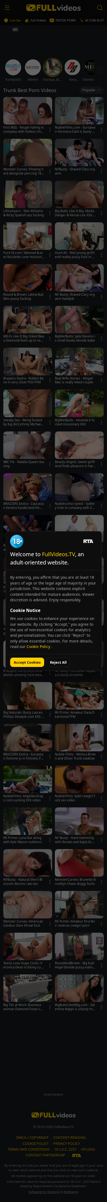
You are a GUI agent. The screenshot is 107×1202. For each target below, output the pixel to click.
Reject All (58, 662)
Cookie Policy (39, 646)
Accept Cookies (27, 662)
